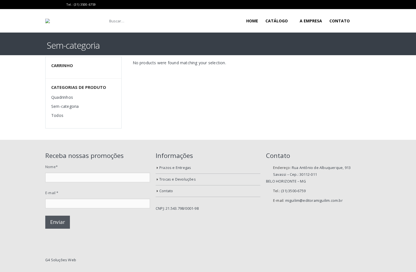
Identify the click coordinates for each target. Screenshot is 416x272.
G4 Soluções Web (60, 260)
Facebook (346, 260)
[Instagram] (61, 4)
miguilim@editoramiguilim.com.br (314, 200)
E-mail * (52, 192)
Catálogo (276, 20)
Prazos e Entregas (175, 167)
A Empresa (311, 20)
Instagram (366, 260)
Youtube (356, 260)
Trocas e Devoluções (177, 179)
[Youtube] (54, 4)
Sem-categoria (65, 106)
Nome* (51, 166)
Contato (339, 20)
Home (252, 20)
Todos (57, 115)
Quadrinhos (62, 97)
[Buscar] (194, 21)
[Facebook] (47, 4)
